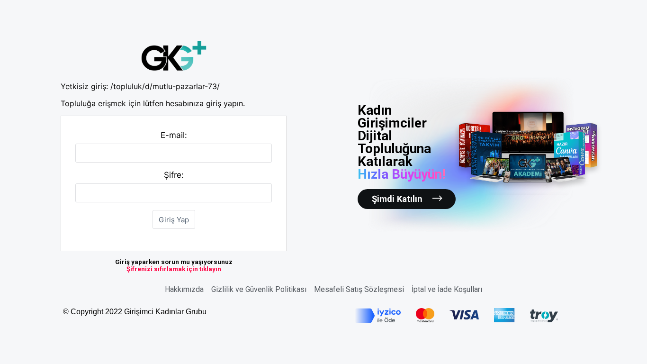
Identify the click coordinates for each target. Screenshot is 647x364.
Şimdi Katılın (397, 199)
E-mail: (174, 135)
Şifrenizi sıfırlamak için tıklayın (173, 269)
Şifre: (174, 175)
